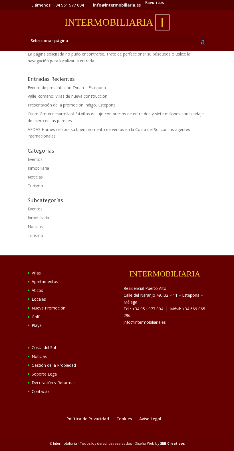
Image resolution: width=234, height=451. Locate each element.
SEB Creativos (172, 443)
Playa (37, 325)
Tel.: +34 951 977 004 (143, 308)
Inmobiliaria (38, 168)
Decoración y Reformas (54, 382)
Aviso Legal (150, 418)
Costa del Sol (44, 347)
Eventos (35, 159)
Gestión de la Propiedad (54, 365)
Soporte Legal (45, 374)
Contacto (40, 391)
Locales (39, 299)
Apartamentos (45, 281)
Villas (36, 273)
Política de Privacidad (87, 418)
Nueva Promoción (48, 308)
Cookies (124, 418)
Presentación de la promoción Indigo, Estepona (72, 105)
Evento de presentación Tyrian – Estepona (67, 87)
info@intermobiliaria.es (145, 322)
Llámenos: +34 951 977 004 (57, 5)
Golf (35, 316)
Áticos (37, 290)
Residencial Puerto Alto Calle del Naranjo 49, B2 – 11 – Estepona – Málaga (163, 295)
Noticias (35, 177)
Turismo (35, 185)
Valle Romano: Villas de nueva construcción (67, 96)
